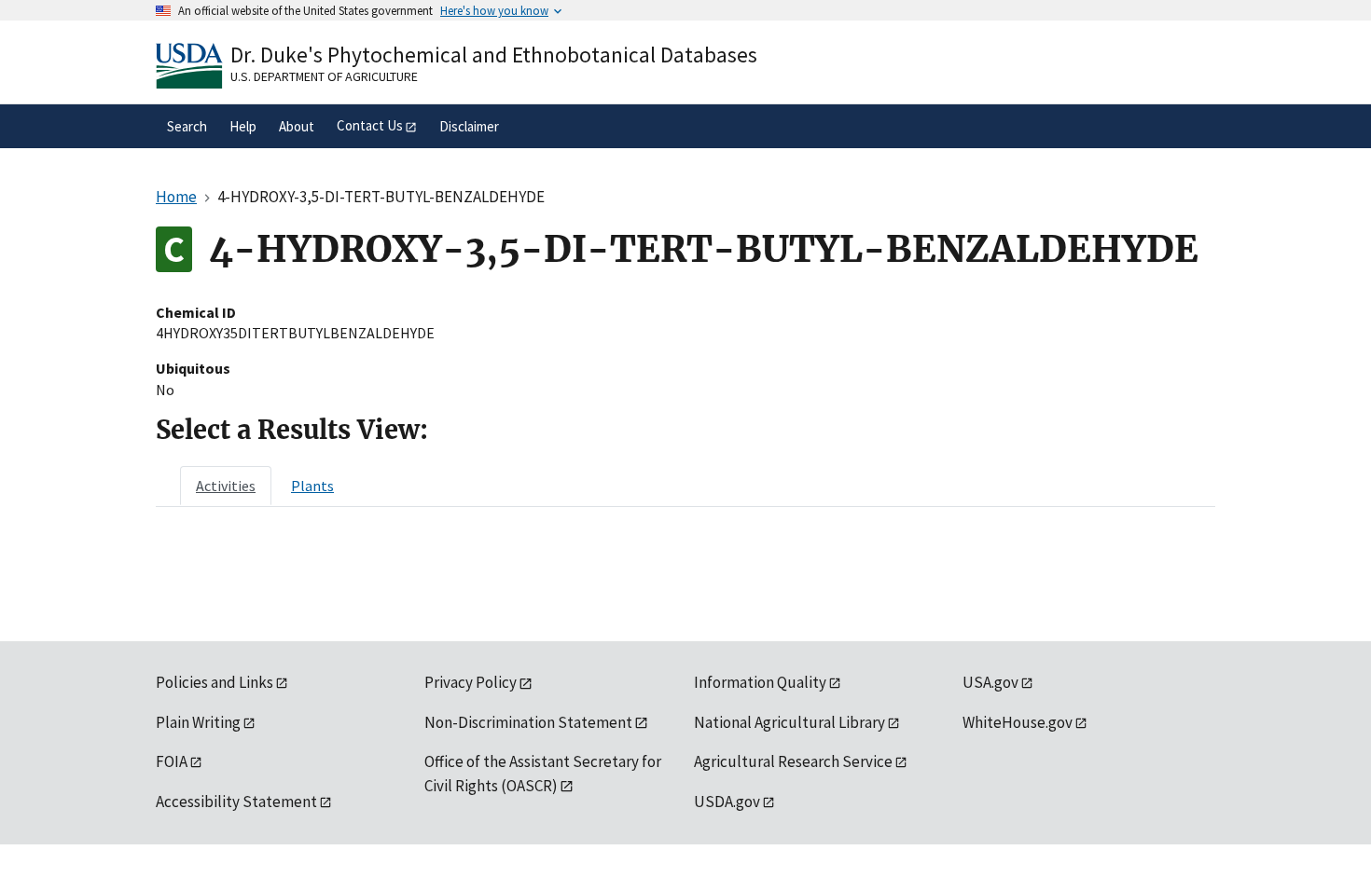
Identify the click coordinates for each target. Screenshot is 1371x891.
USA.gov (990, 682)
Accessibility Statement (236, 801)
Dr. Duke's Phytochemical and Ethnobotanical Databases (493, 54)
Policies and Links (214, 682)
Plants (312, 485)
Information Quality (760, 682)
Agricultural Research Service (793, 761)
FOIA (171, 761)
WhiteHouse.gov (1017, 722)
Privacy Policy (470, 682)
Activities (226, 485)
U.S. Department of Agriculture (324, 76)
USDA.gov (727, 801)
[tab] (225, 485)
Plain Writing (198, 722)
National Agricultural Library (789, 722)
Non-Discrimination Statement (528, 722)
